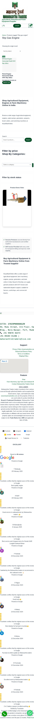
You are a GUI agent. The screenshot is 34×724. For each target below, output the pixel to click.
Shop (23, 379)
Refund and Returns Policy (23, 351)
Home (4, 35)
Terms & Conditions (24, 354)
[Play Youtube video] (17, 198)
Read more (30, 717)
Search (4, 136)
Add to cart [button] (6, 82)
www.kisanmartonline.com (9, 396)
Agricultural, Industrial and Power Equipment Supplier (14, 20)
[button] (3, 25)
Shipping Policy (23, 356)
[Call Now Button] (4, 713)
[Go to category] (33, 165)
